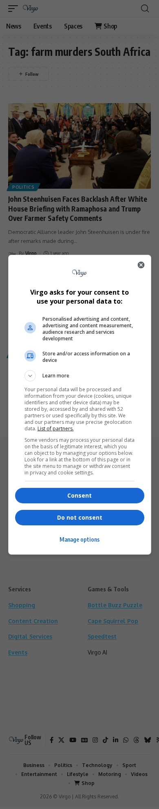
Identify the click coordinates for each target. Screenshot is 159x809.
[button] (79, 375)
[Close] (141, 265)
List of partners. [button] (56, 428)
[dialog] (79, 405)
